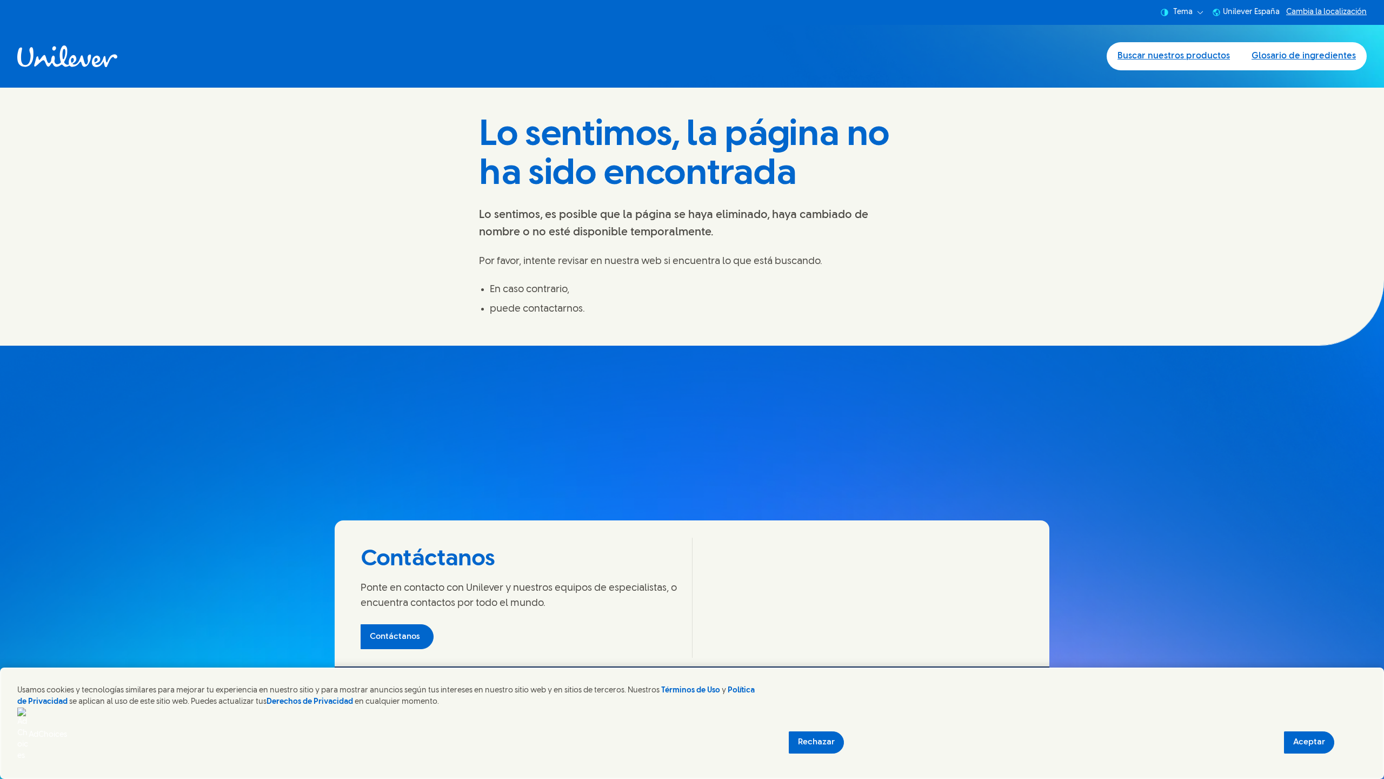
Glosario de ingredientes (1304, 56)
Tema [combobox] (1183, 12)
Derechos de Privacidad (310, 702)
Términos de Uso (690, 690)
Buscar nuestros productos (1173, 56)
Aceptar (1309, 742)
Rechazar (816, 742)
